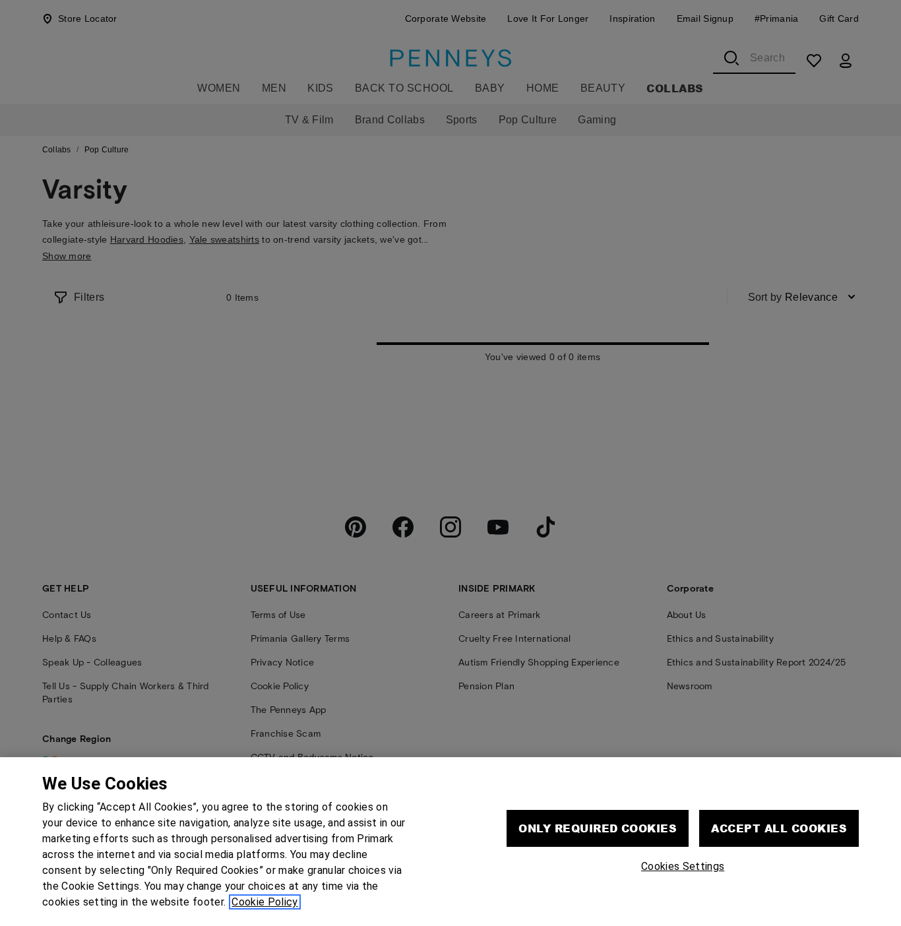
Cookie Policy (264, 902)
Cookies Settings (682, 866)
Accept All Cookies (779, 828)
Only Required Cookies (597, 828)
